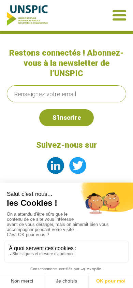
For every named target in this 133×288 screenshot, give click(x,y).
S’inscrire (67, 117)
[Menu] (119, 15)
